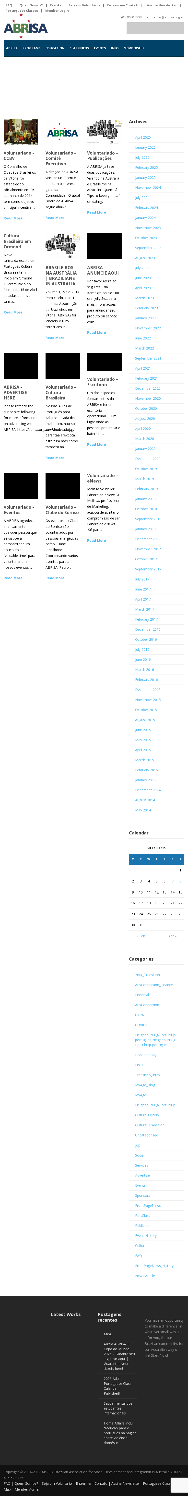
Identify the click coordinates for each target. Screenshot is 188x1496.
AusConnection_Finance (154, 984)
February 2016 (146, 679)
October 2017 (146, 559)
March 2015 (144, 760)
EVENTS (100, 48)
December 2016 (148, 629)
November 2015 (148, 699)
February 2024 (146, 207)
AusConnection (147, 1004)
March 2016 (144, 669)
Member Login (57, 10)
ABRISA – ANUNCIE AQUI (103, 270)
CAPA (139, 1015)
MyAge (140, 1095)
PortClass (142, 1215)
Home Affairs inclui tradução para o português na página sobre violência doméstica (120, 1433)
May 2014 (143, 810)
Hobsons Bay (145, 1054)
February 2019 (146, 488)
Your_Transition (147, 974)
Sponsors (142, 1195)
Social (139, 1155)
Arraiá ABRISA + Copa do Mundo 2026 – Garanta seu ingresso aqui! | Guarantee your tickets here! (119, 1356)
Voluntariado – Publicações (102, 155)
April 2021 (143, 368)
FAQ (9, 5)
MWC (108, 1334)
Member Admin (27, 1489)
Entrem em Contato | (125, 5)
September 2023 (148, 247)
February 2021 (146, 378)
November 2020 (148, 398)
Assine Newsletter (162, 5)
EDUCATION (55, 48)
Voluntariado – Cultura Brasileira (61, 392)
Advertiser (143, 1175)
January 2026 (145, 147)
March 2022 (144, 348)
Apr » (172, 936)
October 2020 (146, 408)
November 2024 (148, 187)
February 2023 (146, 308)
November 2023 (148, 227)
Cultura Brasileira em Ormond (17, 241)
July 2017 (142, 579)
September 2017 (148, 569)
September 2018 (148, 519)
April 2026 (143, 137)
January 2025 (145, 177)
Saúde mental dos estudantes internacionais (118, 1408)
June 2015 (143, 729)
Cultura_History (147, 1115)
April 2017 (143, 599)
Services (141, 1165)
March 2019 (144, 478)
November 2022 (148, 328)
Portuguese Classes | (160, 1483)
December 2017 (148, 539)
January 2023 (145, 318)
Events (55, 5)
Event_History (146, 1235)
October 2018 (146, 509)
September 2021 (148, 358)
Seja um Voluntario (84, 5)
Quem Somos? (31, 5)
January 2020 (145, 448)
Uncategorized (146, 1135)
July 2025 (142, 157)
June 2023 (143, 278)
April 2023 (143, 288)
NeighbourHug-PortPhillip (155, 1105)
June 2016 (143, 659)
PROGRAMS (32, 48)
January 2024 (145, 217)
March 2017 (144, 609)
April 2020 (143, 428)
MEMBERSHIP (134, 48)
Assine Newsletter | (127, 1483)
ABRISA (12, 48)
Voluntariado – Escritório (102, 381)
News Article (145, 1275)
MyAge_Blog (145, 1085)
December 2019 (148, 458)
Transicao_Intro (147, 1075)
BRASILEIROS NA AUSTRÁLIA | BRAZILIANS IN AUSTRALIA (61, 276)
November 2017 (148, 549)
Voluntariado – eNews (102, 478)
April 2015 (143, 750)
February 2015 (146, 770)
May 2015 (143, 739)
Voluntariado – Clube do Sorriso (62, 509)
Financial (142, 994)
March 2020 (144, 438)
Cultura (140, 1245)
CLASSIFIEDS (79, 48)
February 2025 (146, 167)
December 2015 (148, 689)
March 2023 (144, 298)
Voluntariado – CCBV (19, 155)
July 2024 (142, 197)
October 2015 (146, 709)
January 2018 (145, 529)
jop (137, 1145)
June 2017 (143, 589)
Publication (144, 1225)
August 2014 (145, 800)
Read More (13, 218)
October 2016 (146, 639)
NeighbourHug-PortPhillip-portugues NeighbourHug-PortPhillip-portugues (155, 1040)
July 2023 (142, 267)
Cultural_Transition (149, 1125)
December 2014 (148, 790)
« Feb (141, 936)
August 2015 (145, 719)
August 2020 (145, 418)
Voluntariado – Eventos (19, 509)
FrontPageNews (148, 1205)
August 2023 (145, 257)
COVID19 (142, 1025)
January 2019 (145, 498)
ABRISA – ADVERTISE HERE (15, 392)
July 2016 (142, 649)
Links (139, 1064)
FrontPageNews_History (154, 1265)
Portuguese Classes (22, 10)
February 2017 (146, 619)
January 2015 (145, 780)
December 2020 (148, 388)
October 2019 (146, 468)
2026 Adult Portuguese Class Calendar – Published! (117, 1386)
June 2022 (143, 338)
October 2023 (146, 237)
